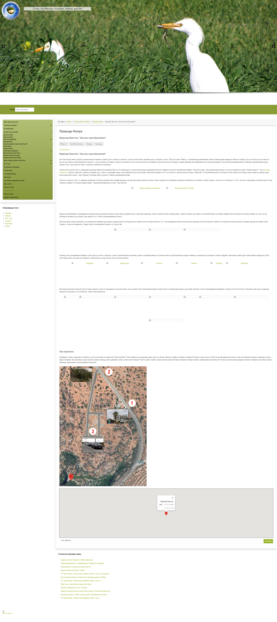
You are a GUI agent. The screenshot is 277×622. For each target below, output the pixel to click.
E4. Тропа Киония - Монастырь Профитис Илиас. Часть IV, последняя (85, 574)
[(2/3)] (166, 239)
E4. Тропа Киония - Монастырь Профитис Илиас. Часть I (80, 598)
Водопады (8, 224)
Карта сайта (7, 184)
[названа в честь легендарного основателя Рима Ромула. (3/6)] (158, 273)
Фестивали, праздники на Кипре (14, 180)
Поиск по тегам (9, 187)
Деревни (8, 213)
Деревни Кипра (8, 135)
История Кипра (8, 129)
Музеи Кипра (7, 146)
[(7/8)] (251, 307)
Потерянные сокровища (11, 167)
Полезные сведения (10, 125)
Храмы (7, 226)
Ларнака (8, 216)
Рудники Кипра (8, 148)
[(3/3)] (201, 239)
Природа (89, 144)
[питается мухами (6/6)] (243, 273)
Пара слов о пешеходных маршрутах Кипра (76, 584)
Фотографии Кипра (10, 174)
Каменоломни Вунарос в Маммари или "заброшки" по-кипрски (82, 563)
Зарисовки (7, 177)
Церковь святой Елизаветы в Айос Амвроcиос (77, 560)
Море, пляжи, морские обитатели (14, 160)
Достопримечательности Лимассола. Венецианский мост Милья (83, 577)
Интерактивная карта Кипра (12, 157)
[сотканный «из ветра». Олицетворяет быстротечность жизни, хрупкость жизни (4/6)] (193, 273)
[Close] (172, 498)
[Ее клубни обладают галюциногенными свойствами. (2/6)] (123, 273)
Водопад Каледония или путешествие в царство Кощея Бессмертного (85, 591)
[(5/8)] (191, 307)
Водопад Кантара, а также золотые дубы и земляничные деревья (84, 595)
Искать (12, 110)
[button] (3, 46)
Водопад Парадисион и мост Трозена (74, 588)
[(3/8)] (131, 307)
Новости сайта (8, 194)
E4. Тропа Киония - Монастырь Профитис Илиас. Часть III (81, 581)
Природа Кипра (8, 137)
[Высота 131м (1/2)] (149, 198)
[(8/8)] (166, 330)
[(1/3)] (131, 239)
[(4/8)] (166, 307)
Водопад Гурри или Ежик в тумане (73, 570)
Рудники (8, 221)
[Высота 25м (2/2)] (183, 198)
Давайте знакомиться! (11, 197)
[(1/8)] (71, 307)
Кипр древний (7, 142)
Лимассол (63, 144)
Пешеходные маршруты (10, 151)
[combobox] (24, 110)
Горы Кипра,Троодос (76, 144)
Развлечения (8, 170)
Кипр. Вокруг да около (11, 122)
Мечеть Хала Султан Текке (11, 153)
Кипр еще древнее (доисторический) (15, 144)
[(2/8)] (97, 307)
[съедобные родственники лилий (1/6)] (89, 273)
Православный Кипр (9, 139)
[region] (138, 52)
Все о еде (7, 164)
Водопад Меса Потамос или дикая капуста (76, 567)
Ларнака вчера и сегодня (11, 155)
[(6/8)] (216, 307)
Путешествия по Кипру (11, 132)
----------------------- (9, 190)
